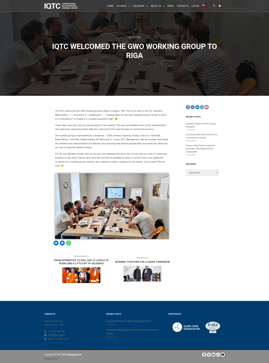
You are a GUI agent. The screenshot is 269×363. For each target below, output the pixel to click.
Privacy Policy (51, 358)
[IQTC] (61, 6)
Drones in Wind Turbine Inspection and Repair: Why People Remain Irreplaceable (200, 148)
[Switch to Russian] (203, 6)
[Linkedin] (197, 107)
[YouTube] (207, 107)
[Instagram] (193, 107)
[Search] (214, 6)
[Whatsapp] (202, 107)
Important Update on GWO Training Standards (128, 321)
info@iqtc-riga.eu (56, 335)
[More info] (219, 6)
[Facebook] (188, 107)
